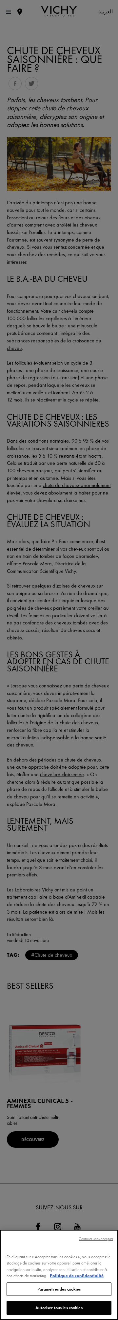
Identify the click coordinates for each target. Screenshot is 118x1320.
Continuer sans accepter (96, 1238)
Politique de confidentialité (77, 1276)
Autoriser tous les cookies (58, 1308)
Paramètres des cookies (59, 1289)
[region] (59, 1275)
